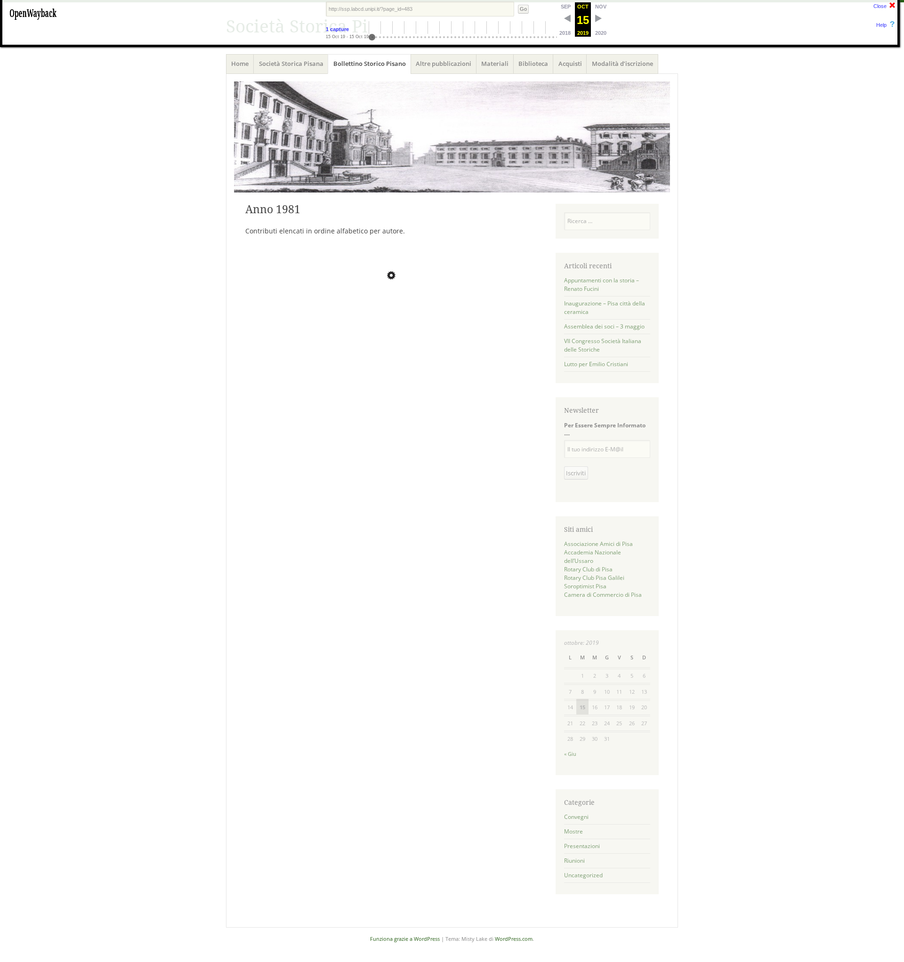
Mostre (573, 831)
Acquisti (570, 63)
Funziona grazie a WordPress (405, 938)
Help (881, 25)
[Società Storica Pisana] (452, 136)
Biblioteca (533, 63)
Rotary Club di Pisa (588, 569)
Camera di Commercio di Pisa (603, 595)
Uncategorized (583, 875)
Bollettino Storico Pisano (369, 63)
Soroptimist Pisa (585, 586)
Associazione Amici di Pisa (598, 544)
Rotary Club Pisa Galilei (594, 578)
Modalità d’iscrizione (622, 63)
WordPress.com (514, 938)
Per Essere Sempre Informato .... (605, 429)
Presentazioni (582, 846)
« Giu (570, 753)
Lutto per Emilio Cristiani (596, 364)
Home (240, 63)
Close (880, 6)
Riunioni (574, 861)
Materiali (494, 63)
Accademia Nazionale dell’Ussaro (592, 556)
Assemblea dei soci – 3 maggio (604, 326)
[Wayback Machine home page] (33, 21)
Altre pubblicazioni (443, 63)
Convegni (576, 817)
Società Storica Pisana (291, 63)
